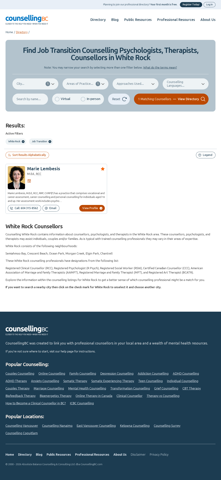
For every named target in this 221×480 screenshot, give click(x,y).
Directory (98, 19)
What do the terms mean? (160, 67)
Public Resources (138, 19)
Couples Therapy (18, 388)
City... (33, 84)
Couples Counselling (20, 374)
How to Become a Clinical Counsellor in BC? (36, 403)
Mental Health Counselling (87, 388)
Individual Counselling (182, 381)
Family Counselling (82, 374)
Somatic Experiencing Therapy (112, 381)
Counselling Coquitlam (22, 433)
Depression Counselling (117, 374)
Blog (115, 19)
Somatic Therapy (75, 381)
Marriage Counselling (49, 388)
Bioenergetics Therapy (55, 396)
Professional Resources (176, 19)
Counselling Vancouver (22, 426)
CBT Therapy (191, 388)
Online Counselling (52, 374)
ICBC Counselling (82, 403)
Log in (209, 4)
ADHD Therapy (16, 381)
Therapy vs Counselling (163, 396)
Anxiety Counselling (45, 381)
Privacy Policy (159, 455)
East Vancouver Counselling (96, 426)
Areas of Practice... (83, 84)
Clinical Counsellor (129, 396)
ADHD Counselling (186, 374)
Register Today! (191, 4)
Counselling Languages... (175, 84)
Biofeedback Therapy (21, 396)
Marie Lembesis (43, 168)
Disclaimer (138, 455)
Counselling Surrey (167, 426)
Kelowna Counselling (135, 426)
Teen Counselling (150, 381)
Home (9, 32)
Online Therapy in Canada (94, 396)
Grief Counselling (166, 388)
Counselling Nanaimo (57, 426)
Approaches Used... (130, 84)
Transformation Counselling (130, 388)
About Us (207, 19)
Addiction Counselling (153, 374)
